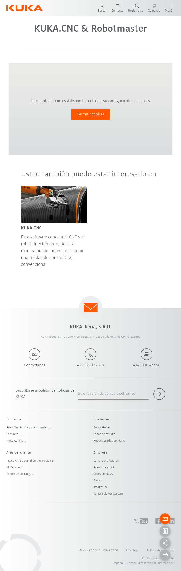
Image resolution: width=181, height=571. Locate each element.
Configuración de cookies (158, 558)
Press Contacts (16, 441)
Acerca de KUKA (103, 467)
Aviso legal (132, 550)
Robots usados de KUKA (109, 441)
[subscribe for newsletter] (159, 394)
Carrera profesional (106, 461)
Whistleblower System (108, 494)
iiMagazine (100, 487)
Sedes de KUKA (103, 474)
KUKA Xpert (14, 467)
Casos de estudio (104, 434)
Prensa (97, 480)
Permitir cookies (90, 114)
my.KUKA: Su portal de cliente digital (30, 461)
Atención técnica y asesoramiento (28, 427)
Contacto (12, 434)
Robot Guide (101, 427)
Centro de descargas (19, 474)
